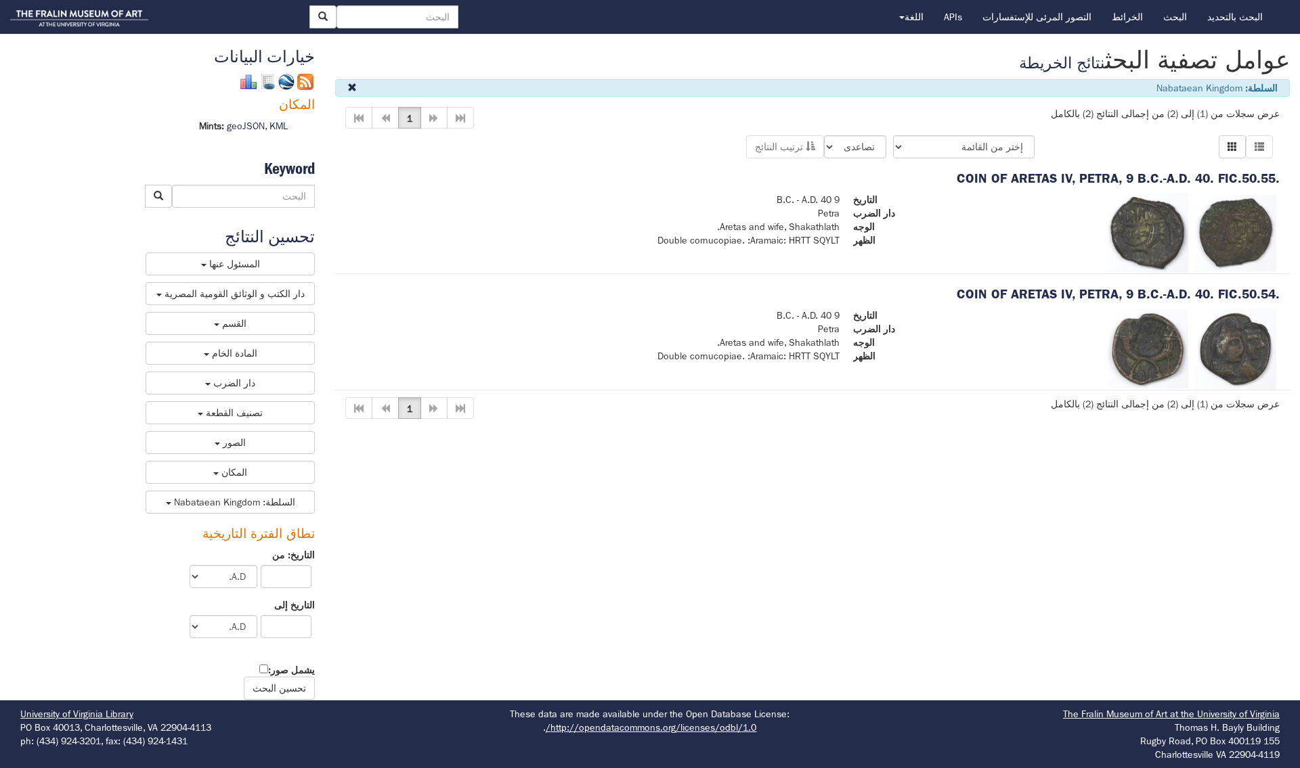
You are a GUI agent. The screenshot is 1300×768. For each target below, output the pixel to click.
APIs (953, 17)
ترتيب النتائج (780, 147)
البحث (1175, 17)
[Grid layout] (1232, 146)
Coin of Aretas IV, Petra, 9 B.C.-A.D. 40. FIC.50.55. (1118, 178)
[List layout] (1259, 146)
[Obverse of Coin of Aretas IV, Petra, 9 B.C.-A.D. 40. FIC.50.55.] (1235, 232)
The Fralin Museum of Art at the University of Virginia (1171, 714)
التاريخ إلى (294, 605)
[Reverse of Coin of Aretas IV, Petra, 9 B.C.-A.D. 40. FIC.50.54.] (1147, 348)
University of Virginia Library (76, 714)
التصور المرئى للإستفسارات (1036, 17)
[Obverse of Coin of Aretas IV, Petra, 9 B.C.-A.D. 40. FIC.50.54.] (1235, 348)
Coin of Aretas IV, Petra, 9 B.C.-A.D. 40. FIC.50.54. (1118, 294)
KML (278, 126)
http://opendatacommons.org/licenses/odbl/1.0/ (651, 727)
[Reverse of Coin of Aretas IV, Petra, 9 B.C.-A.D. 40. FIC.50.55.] (1147, 232)
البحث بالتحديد (1235, 17)
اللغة (914, 17)
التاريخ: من (293, 555)
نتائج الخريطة (1062, 63)
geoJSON (246, 126)
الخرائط (1127, 17)
